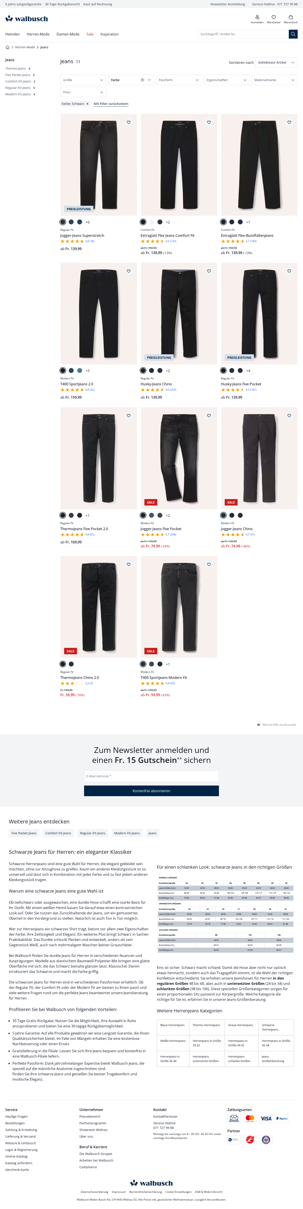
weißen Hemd (55, 907)
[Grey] (71, 515)
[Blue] (79, 221)
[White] (151, 221)
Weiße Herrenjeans (172, 1041)
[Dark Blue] (71, 221)
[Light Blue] (79, 370)
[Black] (62, 221)
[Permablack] (143, 221)
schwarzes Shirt (64, 929)
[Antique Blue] (159, 370)
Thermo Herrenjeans (206, 1025)
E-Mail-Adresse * (98, 776)
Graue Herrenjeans (240, 1025)
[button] (277, 62)
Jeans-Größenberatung (246, 999)
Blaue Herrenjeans (172, 1025)
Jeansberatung (136, 992)
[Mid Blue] (240, 221)
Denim (134, 966)
